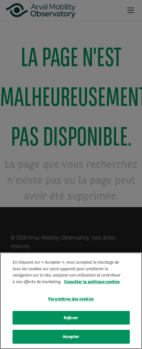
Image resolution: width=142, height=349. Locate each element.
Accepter (71, 336)
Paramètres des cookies (71, 298)
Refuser (71, 317)
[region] (71, 300)
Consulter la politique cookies (92, 281)
